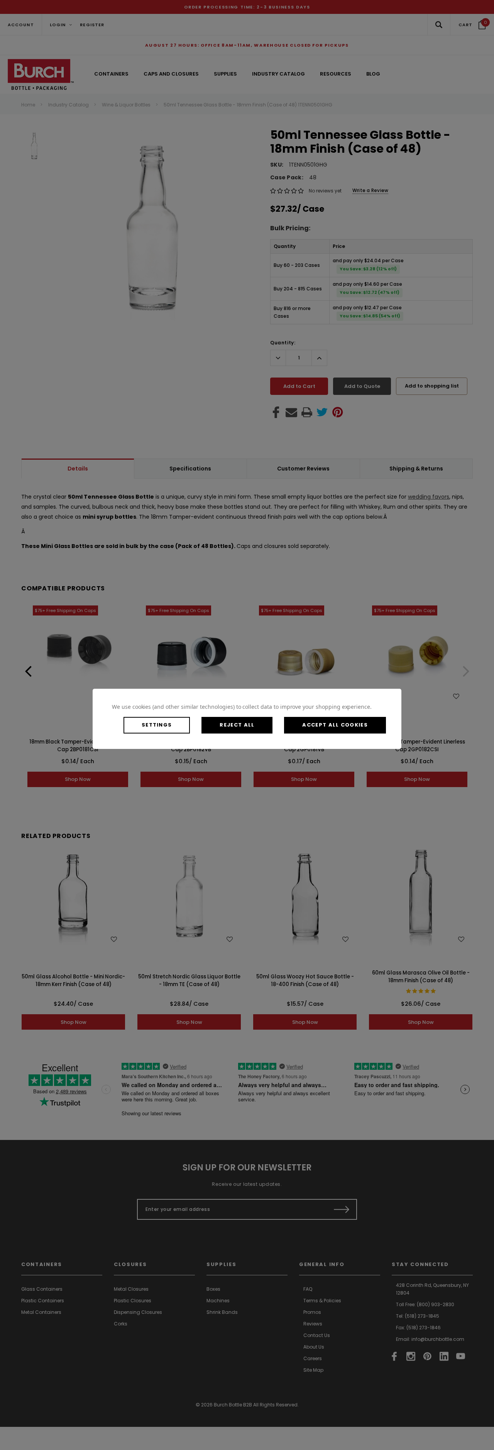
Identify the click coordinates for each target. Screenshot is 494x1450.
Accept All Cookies (334, 724)
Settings (157, 724)
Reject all (237, 724)
